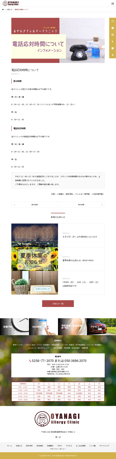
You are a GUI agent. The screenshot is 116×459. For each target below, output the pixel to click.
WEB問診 (39, 446)
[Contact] (60, 437)
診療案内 (50, 446)
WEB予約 (29, 446)
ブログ (59, 446)
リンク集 (92, 446)
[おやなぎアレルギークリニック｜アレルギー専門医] (10, 3)
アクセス (69, 446)
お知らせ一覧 (58, 303)
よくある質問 (80, 446)
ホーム (9, 446)
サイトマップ (104, 446)
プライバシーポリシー (58, 449)
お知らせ (19, 446)
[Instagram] (56, 437)
